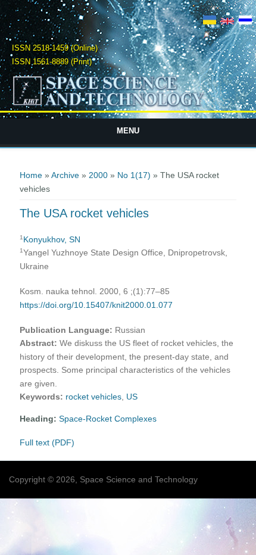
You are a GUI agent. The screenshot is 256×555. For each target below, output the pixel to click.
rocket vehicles (93, 396)
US (132, 396)
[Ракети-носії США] (209, 21)
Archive (65, 175)
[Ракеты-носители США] (245, 21)
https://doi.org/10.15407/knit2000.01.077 (96, 305)
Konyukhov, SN (51, 239)
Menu (128, 130)
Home (31, 175)
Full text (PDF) (47, 442)
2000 (98, 175)
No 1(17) (134, 175)
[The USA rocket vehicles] (227, 21)
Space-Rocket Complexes (108, 418)
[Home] (128, 105)
